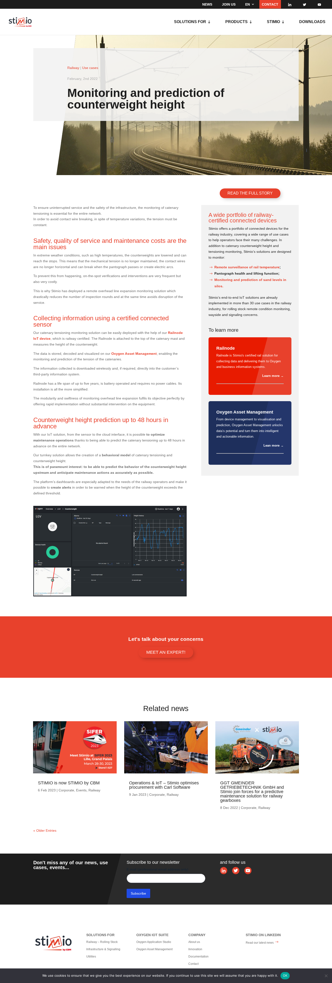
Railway (73, 68)
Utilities (91, 956)
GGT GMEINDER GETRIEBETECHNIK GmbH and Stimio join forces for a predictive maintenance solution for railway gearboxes (252, 791)
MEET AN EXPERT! (165, 652)
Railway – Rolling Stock (102, 942)
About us (194, 942)
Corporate (66, 790)
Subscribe (138, 893)
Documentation (198, 956)
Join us (229, 4)
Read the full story (250, 193)
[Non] (325, 975)
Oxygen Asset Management (154, 949)
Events (81, 790)
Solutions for (190, 22)
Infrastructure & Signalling (103, 949)
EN (247, 4)
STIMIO (273, 22)
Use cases (90, 68)
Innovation (195, 949)
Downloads (312, 22)
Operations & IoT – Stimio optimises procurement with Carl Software (164, 785)
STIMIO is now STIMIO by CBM (69, 782)
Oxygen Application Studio (153, 942)
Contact (270, 4)
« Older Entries (44, 830)
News (207, 4)
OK (285, 975)
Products (236, 22)
